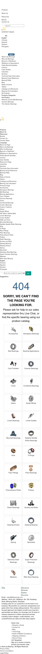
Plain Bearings (5, 233)
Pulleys (2, 237)
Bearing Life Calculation (10, 91)
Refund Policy (17, 638)
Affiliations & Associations (10, 63)
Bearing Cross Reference (10, 78)
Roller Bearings (5, 239)
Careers (4, 67)
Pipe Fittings (4, 230)
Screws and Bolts (6, 241)
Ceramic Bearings (8, 102)
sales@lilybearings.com (15, 597)
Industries (5, 72)
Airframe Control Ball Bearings (12, 99)
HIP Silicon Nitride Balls (8, 213)
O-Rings (3, 228)
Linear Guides (5, 218)
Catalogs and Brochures (10, 89)
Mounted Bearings (6, 222)
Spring (2, 248)
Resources (5, 17)
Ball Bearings (4, 192)
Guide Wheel (4, 211)
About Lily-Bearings (8, 57)
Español (4, 42)
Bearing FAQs (6, 80)
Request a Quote (18, 625)
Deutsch (4, 44)
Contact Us (5, 22)
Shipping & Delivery (19, 636)
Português (5, 46)
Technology (16, 631)
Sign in (11, 54)
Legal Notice (4, 653)
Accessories (4, 188)
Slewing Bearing (5, 243)
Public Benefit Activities (9, 65)
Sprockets (3, 250)
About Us (5, 13)
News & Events (7, 84)
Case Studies (6, 69)
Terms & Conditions (6, 651)
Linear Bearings (5, 215)
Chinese (4, 40)
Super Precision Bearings (8, 254)
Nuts (1, 226)
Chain (2, 200)
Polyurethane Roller (6, 235)
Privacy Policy (4, 649)
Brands (4, 20)
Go (28, 273)
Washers (3, 256)
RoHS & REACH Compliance (22, 634)
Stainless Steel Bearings (8, 252)
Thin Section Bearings (9, 104)
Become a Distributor (9, 61)
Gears (2, 209)
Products (5, 10)
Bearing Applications (7, 194)
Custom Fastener (6, 207)
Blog (3, 82)
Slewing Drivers (5, 245)
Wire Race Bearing (6, 258)
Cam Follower (4, 196)
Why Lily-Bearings (8, 59)
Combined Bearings (6, 203)
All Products (6, 93)
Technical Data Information (11, 76)
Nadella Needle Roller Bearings (10, 224)
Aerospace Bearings (7, 190)
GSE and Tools (5, 220)
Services (4, 74)
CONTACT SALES (8, 32)
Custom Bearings (6, 205)
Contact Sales (4, 140)
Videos (4, 87)
